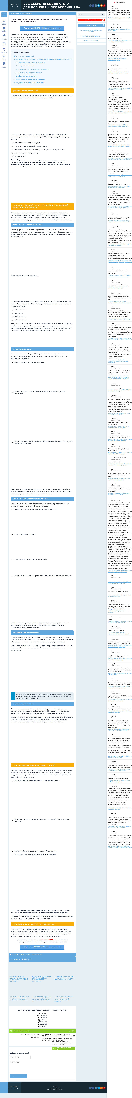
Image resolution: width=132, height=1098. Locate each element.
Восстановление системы (28, 76)
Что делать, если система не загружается (30, 83)
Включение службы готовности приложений (34, 69)
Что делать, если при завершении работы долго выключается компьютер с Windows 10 (19, 979)
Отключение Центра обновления (30, 72)
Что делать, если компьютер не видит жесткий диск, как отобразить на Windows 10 (19, 997)
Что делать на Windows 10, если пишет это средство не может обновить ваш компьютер (64, 998)
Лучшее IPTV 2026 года (91, 40)
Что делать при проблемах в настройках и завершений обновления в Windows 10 (44, 59)
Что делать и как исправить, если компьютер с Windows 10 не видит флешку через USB (41, 998)
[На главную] (4, 14)
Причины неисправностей (25, 56)
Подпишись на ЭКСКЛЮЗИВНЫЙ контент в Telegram (42, 28)
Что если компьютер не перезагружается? (30, 79)
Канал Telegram (91, 25)
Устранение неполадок (27, 66)
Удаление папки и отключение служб (32, 62)
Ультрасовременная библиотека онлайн (91, 30)
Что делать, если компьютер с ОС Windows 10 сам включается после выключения (41, 979)
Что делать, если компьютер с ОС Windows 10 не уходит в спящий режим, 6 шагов (64, 978)
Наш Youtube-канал (91, 20)
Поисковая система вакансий (91, 36)
